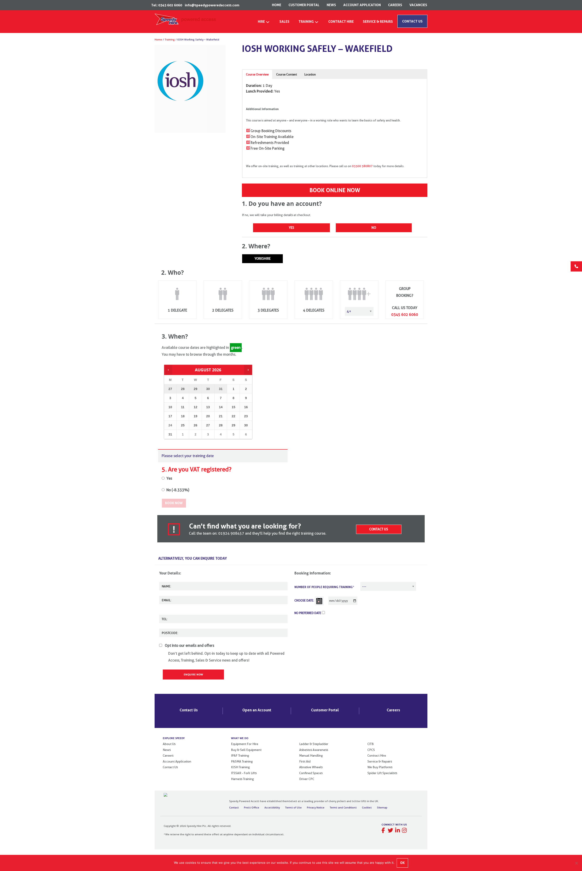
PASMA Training (242, 761)
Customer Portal (325, 710)
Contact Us (378, 529)
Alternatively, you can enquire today (192, 558)
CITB (370, 744)
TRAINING (306, 21)
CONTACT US (412, 21)
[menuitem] (264, 23)
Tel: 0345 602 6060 (166, 5)
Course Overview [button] (257, 74)
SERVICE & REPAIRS (378, 21)
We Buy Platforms (379, 767)
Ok (402, 863)
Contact (234, 807)
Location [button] (310, 74)
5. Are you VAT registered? (197, 469)
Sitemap (382, 807)
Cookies (367, 807)
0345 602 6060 (404, 314)
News (167, 750)
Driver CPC (306, 779)
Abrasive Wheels (311, 767)
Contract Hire (376, 755)
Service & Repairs (379, 761)
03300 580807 (362, 166)
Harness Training (242, 779)
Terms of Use (293, 807)
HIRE (261, 21)
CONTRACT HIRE (341, 21)
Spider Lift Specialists (382, 773)
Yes (291, 227)
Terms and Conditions (343, 807)
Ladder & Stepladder (313, 744)
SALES (284, 21)
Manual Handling (311, 755)
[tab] (294, 558)
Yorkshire (262, 258)
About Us (169, 744)
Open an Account (256, 710)
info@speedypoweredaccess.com (212, 5)
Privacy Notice (315, 807)
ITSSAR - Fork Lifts (244, 773)
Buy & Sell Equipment (246, 750)
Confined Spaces (311, 773)
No (373, 227)
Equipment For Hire (244, 744)
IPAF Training (240, 755)
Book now (174, 503)
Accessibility (272, 807)
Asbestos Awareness (313, 750)
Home (158, 39)
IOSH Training (240, 767)
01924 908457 (231, 533)
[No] (576, 863)
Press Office (251, 807)
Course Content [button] (286, 74)
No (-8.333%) (177, 490)
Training (170, 39)
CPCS (371, 750)
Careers (393, 710)
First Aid (305, 761)
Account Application (177, 761)
